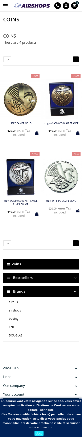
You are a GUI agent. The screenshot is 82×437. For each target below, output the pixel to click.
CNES (12, 327)
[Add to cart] (37, 132)
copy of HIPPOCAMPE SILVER (61, 200)
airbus (13, 302)
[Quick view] (37, 251)
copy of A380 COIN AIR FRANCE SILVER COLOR (20, 202)
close (39, 433)
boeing (14, 319)
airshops (15, 310)
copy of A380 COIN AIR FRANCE (61, 123)
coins (16, 264)
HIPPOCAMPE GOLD (20, 123)
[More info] (44, 252)
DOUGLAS (15, 335)
